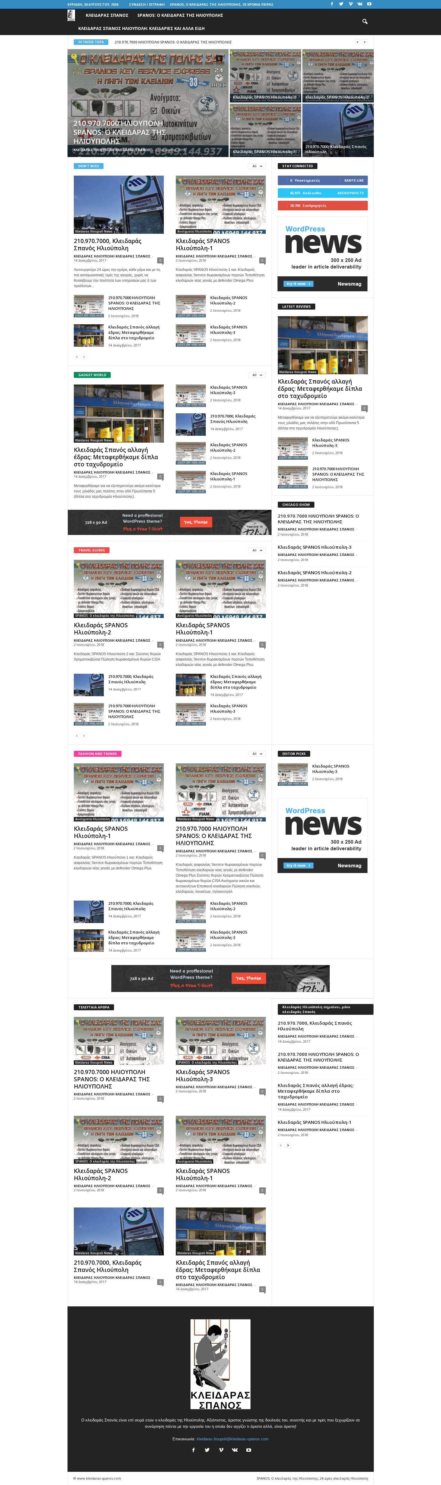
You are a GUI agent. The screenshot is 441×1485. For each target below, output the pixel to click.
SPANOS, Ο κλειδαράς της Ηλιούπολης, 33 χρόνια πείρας (222, 4)
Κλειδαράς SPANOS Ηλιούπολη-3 (229, 329)
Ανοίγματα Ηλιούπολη (194, 231)
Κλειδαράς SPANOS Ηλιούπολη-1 (203, 244)
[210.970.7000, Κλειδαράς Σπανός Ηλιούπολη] (338, 130)
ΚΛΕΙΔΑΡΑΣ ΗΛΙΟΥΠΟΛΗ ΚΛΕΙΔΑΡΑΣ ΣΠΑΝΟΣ (112, 149)
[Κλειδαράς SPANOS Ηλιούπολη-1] (265, 130)
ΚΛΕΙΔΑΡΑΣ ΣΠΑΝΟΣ (107, 15)
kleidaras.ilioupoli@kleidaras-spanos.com (232, 1439)
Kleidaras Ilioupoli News (93, 231)
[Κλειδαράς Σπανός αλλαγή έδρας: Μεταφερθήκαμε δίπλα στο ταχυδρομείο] (89, 335)
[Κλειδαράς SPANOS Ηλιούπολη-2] (338, 75)
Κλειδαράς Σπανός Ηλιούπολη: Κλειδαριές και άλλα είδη (141, 28)
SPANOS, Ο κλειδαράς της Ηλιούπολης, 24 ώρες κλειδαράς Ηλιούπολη (312, 1478)
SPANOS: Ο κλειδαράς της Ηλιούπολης (180, 15)
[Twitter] (341, 4)
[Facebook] (332, 4)
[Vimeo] (350, 4)
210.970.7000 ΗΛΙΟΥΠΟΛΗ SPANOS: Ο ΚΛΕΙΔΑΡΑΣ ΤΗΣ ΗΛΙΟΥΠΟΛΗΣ (134, 303)
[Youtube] (369, 4)
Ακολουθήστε (351, 193)
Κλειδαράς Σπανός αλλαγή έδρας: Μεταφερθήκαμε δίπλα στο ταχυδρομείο (134, 332)
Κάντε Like (354, 180)
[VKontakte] (360, 4)
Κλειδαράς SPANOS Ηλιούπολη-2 (229, 300)
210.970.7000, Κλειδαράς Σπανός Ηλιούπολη (154, 42)
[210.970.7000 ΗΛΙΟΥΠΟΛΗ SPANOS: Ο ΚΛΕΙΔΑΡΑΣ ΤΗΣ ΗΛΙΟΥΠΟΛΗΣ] (148, 103)
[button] (364, 21)
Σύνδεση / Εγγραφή (147, 4)
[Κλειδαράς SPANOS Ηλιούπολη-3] (265, 75)
